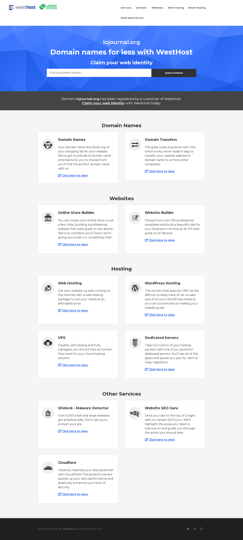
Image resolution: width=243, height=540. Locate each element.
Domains (141, 7)
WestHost (69, 529)
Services (126, 7)
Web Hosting (176, 7)
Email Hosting (197, 7)
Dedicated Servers (132, 18)
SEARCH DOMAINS (174, 73)
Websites (157, 7)
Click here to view (75, 175)
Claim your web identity (103, 103)
